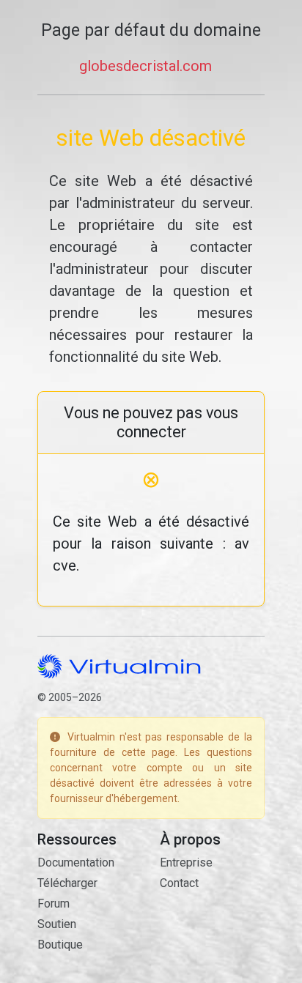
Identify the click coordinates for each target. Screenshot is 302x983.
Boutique (60, 945)
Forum (53, 903)
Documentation (75, 862)
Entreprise (186, 862)
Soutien (56, 924)
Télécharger (67, 883)
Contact (179, 883)
